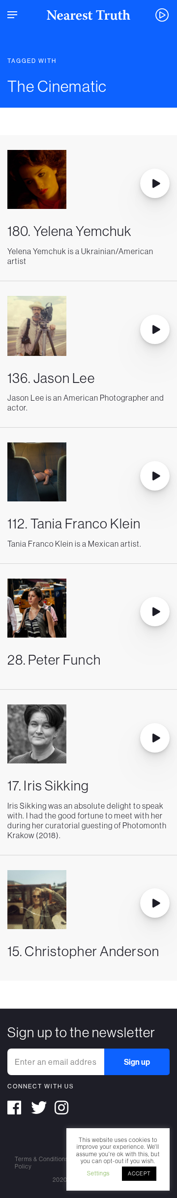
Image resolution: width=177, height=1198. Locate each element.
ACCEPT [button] (139, 1173)
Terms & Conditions (41, 1159)
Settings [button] (98, 1173)
